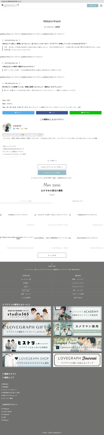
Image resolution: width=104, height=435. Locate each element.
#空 (22, 107)
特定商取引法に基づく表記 (11, 392)
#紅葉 (14, 107)
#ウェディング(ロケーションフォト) (57, 107)
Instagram (6, 409)
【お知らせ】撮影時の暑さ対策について (11, 1)
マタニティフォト (78, 286)
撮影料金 (78, 275)
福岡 (8, 100)
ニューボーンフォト (78, 283)
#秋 (7, 107)
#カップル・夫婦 (75, 107)
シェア (53, 112)
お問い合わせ (78, 297)
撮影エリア (9, 378)
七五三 (26, 286)
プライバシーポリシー (10, 390)
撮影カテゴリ (10, 374)
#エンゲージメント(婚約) (37, 107)
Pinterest (5, 420)
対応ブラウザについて (10, 395)
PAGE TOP (52, 266)
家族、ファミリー (78, 279)
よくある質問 (26, 297)
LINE (4, 417)
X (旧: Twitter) (7, 411)
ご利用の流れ (26, 275)
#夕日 (26, 107)
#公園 (19, 107)
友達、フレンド (26, 294)
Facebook (6, 414)
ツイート (19, 112)
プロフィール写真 (78, 294)
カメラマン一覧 (26, 279)
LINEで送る (86, 112)
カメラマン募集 (8, 398)
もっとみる (52, 255)
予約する (92, 5)
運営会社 (5, 384)
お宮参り (26, 283)
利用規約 (5, 387)
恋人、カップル (78, 290)
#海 (10, 107)
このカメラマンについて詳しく (52, 167)
